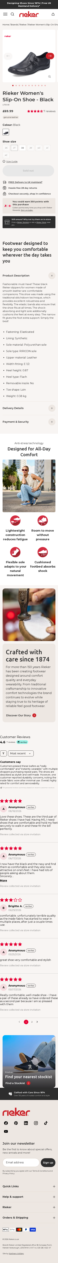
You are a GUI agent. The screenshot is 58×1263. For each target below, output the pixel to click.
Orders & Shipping (15, 1217)
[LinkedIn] (26, 1123)
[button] (35, 111)
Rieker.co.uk (14, 1239)
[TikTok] (46, 1123)
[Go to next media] (50, 56)
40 (39, 148)
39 (30, 148)
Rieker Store (41, 222)
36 (6, 148)
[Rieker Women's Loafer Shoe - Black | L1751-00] (6, 132)
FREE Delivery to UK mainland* (25, 182)
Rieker (23, 24)
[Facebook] (6, 1123)
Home (6, 24)
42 (6, 155)
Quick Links (11, 1186)
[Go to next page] (38, 1022)
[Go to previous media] (8, 56)
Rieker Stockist (23, 222)
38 (22, 148)
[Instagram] (36, 1123)
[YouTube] (6, 1131)
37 (14, 148)
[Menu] (5, 14)
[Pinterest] (16, 1123)
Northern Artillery (16, 1253)
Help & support (13, 1196)
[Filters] (3, 753)
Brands (14, 24)
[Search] (12, 14)
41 (47, 148)
